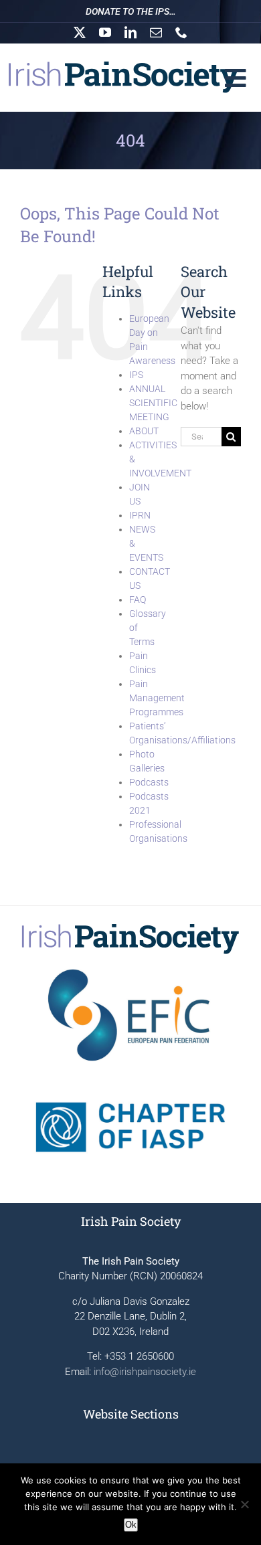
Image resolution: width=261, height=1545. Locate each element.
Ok (131, 1525)
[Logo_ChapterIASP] (130, 1079)
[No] (244, 1504)
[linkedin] (130, 32)
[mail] (156, 32)
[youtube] (105, 32)
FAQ (137, 599)
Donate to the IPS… (131, 11)
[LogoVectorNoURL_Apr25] (130, 927)
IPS (136, 374)
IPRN (140, 515)
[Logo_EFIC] (130, 968)
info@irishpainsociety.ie (145, 1372)
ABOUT (144, 431)
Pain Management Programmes (157, 697)
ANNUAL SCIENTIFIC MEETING (153, 402)
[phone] (181, 32)
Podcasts (149, 782)
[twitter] (80, 32)
